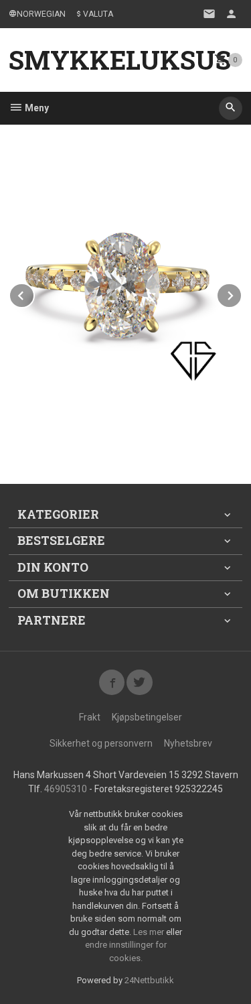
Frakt (89, 717)
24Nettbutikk (149, 980)
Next (241, 293)
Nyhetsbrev (188, 743)
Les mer (149, 932)
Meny (36, 108)
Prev (34, 293)
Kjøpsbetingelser (147, 717)
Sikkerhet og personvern (101, 743)
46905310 (65, 788)
